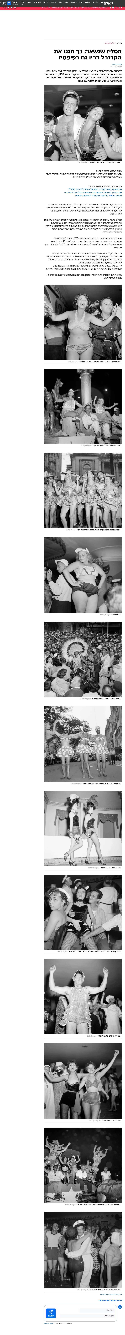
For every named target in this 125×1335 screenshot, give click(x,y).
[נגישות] (3, 3)
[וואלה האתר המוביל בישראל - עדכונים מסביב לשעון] (108, 3)
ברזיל (111, 1294)
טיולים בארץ (96, 7)
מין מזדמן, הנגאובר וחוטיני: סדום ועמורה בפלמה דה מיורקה (93, 192)
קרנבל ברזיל (104, 1294)
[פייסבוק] (4, 7)
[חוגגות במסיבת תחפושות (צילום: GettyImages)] (83, 1083)
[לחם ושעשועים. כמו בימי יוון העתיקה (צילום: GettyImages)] (83, 408)
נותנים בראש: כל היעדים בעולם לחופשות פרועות (98, 195)
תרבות (80, 2)
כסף (66, 2)
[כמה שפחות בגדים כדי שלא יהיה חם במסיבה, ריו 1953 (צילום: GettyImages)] (83, 324)
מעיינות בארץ (57, 7)
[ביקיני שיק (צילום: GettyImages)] (83, 577)
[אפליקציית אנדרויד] (15, 7)
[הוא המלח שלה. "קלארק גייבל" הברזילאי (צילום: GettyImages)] (83, 1252)
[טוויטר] (8, 7)
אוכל (60, 2)
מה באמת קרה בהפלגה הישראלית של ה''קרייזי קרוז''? (95, 189)
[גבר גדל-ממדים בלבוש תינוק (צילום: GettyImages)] (83, 998)
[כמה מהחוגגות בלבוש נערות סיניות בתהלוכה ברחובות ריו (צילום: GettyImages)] (83, 492)
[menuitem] (94, 3)
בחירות (87, 2)
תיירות (46, 2)
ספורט (95, 2)
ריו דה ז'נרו (118, 1294)
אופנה (29, 2)
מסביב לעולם (74, 7)
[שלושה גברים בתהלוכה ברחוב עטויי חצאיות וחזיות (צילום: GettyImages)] (83, 746)
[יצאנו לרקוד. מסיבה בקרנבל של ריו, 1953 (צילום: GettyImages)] (83, 125)
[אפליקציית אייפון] (11, 7)
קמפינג (65, 7)
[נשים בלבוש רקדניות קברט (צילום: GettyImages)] (83, 830)
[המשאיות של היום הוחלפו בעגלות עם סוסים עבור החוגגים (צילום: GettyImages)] (83, 1167)
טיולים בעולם (85, 7)
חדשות (104, 7)
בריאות (53, 2)
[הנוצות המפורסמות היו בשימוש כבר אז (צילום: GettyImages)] (83, 661)
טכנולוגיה (37, 2)
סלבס (73, 2)
